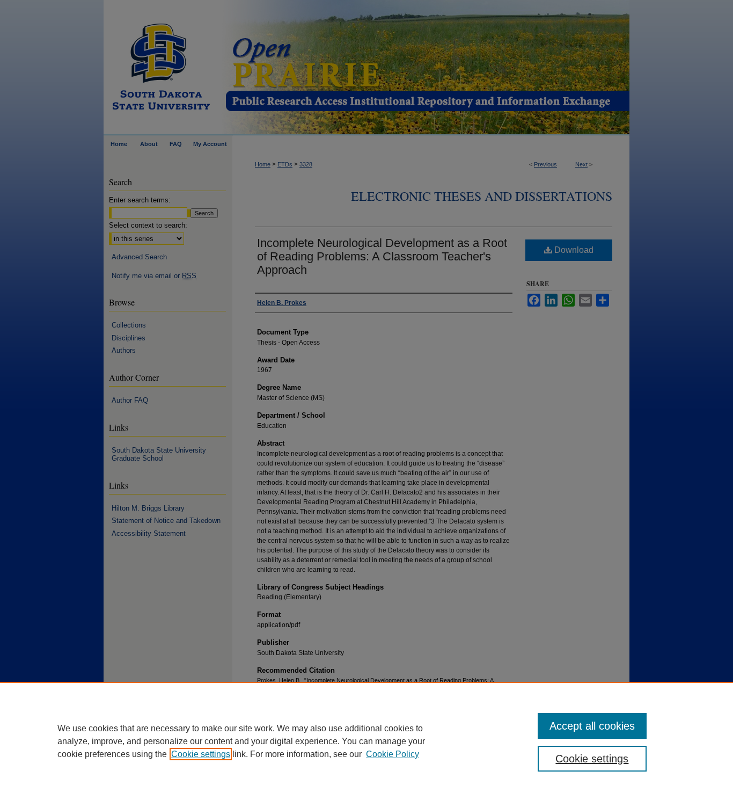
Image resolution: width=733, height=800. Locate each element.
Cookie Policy (392, 754)
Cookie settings (200, 754)
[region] (366, 741)
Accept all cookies (592, 726)
